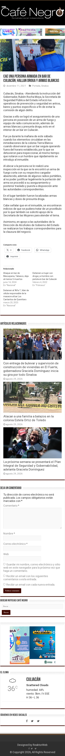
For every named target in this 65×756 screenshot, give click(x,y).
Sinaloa (45, 85)
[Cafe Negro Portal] (32, 12)
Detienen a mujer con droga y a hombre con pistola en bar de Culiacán (44, 276)
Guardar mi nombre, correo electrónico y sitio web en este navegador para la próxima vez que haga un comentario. (31, 567)
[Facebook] (26, 721)
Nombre (9, 533)
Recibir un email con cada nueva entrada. (30, 584)
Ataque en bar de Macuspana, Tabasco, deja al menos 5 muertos (16, 276)
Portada (36, 85)
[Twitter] (32, 721)
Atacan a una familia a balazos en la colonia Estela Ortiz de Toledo (28, 418)
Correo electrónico (15, 543)
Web (6, 554)
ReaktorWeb (40, 744)
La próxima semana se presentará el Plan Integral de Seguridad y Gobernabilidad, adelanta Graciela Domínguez (32, 465)
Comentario (11, 505)
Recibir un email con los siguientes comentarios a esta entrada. (25, 578)
